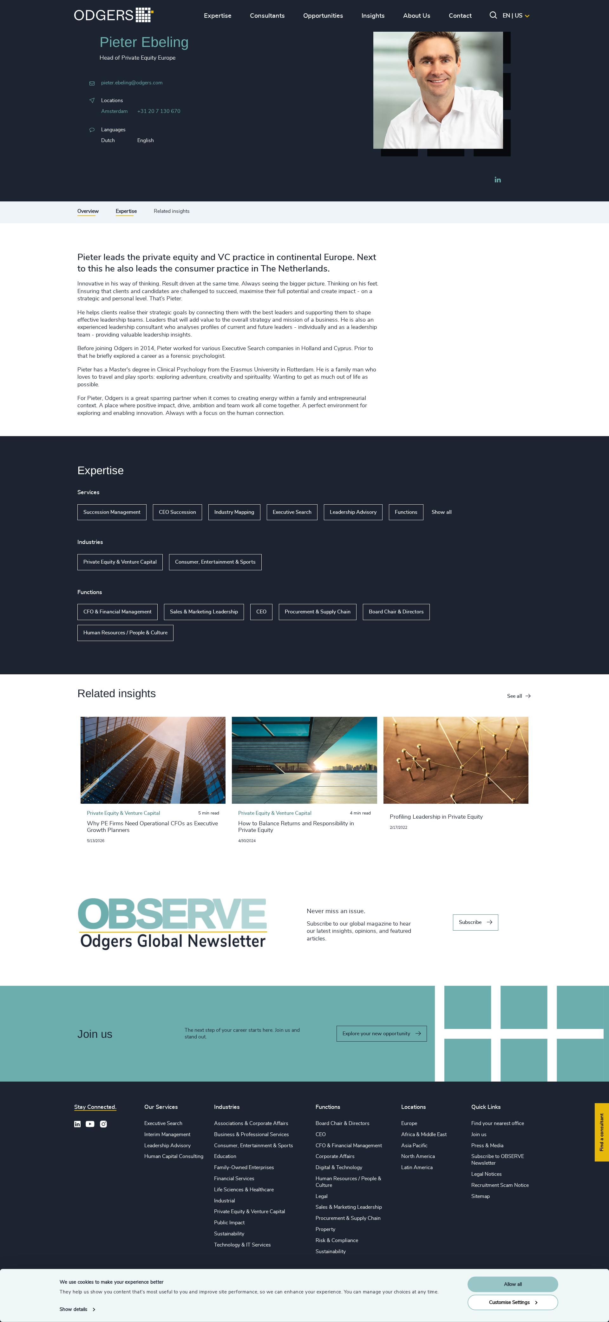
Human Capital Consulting (173, 1156)
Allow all (513, 1284)
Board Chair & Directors (396, 611)
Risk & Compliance (337, 1240)
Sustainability (229, 1233)
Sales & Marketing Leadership (204, 611)
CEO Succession (177, 512)
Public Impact (229, 1222)
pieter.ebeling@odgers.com (132, 82)
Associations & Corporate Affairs (251, 1123)
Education (225, 1156)
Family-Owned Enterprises (244, 1167)
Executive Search (292, 512)
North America (418, 1156)
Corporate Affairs (335, 1156)
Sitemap (480, 1196)
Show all (442, 512)
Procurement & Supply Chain (317, 611)
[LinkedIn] (497, 180)
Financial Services (234, 1178)
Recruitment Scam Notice (500, 1185)
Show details (73, 1309)
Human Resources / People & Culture (125, 632)
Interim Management (167, 1134)
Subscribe (470, 922)
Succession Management (112, 512)
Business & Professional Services (251, 1134)
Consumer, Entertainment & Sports (215, 562)
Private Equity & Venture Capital (120, 562)
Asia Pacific (414, 1145)
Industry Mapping (234, 512)
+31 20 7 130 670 (158, 111)
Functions (406, 512)
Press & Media (487, 1145)
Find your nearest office (497, 1123)
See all (514, 696)
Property (325, 1229)
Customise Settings (509, 1302)
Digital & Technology (339, 1167)
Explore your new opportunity (376, 1033)
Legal (322, 1196)
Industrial (224, 1200)
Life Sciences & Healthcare (244, 1189)
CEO (261, 611)
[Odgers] (114, 16)
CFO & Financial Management (117, 611)
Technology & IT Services (242, 1244)
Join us (479, 1134)
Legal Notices (486, 1174)
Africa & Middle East (424, 1134)
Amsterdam (114, 111)
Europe (409, 1123)
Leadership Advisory (353, 512)
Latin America (417, 1167)
